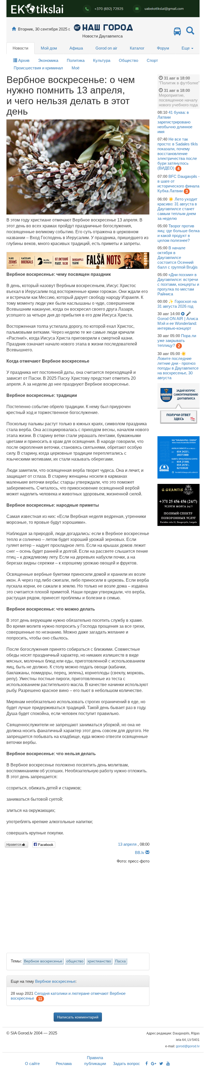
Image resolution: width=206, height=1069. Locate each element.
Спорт (152, 60)
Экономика (48, 60)
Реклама (64, 1063)
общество (74, 961)
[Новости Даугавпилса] (103, 27)
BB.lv (139, 852)
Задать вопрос (126, 1063)
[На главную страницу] (14, 29)
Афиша (76, 48)
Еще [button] (186, 48)
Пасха (120, 961)
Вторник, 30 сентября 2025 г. (44, 29)
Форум (163, 48)
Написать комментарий (77, 1017)
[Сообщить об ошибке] (147, 852)
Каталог (137, 48)
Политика (75, 60)
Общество (128, 60)
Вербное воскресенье (43, 961)
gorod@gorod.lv (188, 1046)
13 (127, 844)
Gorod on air (106, 48)
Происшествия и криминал (38, 68)
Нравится (14, 844)
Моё (75, 68)
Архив (23, 60)
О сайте (32, 1063)
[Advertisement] (77, 906)
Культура (101, 60)
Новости (20, 48)
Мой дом (49, 48)
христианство (99, 961)
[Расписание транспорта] (177, 33)
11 (40, 998)
